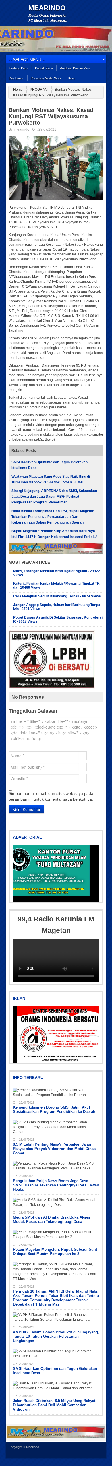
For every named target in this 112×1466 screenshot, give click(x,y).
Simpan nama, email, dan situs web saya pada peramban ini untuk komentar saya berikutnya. (51, 796)
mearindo (21, 129)
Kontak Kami (44, 68)
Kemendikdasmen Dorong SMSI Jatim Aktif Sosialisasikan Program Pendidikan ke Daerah (54, 1109)
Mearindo (47, 8)
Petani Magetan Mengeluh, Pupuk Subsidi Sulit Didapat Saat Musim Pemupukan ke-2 (55, 1251)
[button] (17, 873)
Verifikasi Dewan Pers (75, 68)
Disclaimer (16, 78)
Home (18, 90)
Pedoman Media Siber (46, 78)
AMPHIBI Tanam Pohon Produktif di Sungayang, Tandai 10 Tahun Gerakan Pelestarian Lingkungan (56, 1336)
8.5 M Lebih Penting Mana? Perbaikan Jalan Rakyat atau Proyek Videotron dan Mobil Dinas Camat (54, 1148)
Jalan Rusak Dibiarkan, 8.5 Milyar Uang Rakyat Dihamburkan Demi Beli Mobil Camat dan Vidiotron (54, 1405)
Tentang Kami (18, 68)
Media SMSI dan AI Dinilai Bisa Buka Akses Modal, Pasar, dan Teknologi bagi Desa (51, 1219)
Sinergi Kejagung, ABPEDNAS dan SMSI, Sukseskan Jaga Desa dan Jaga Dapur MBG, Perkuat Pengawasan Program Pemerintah (54, 496)
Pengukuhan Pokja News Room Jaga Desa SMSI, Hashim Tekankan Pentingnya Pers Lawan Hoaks (56, 1185)
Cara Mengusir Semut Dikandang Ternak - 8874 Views (57, 596)
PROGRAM (39, 90)
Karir (71, 78)
